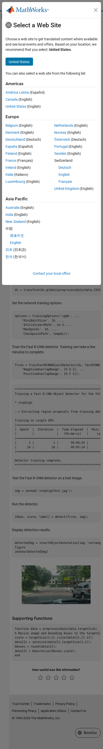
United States (16, 106)
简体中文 (17, 236)
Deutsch (64, 168)
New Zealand (16, 222)
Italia (9, 175)
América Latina (17, 92)
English (64, 175)
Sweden (60, 154)
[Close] (95, 10)
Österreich (62, 139)
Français (65, 182)
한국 (9, 257)
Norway (60, 132)
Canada (12, 99)
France (11, 161)
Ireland (11, 168)
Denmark (13, 132)
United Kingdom (66, 189)
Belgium (12, 125)
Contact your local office (51, 273)
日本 (9, 250)
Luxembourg (15, 182)
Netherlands (63, 125)
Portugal (61, 146)
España (11, 146)
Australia (13, 208)
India (9, 215)
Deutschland (15, 139)
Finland (11, 154)
